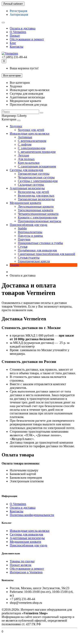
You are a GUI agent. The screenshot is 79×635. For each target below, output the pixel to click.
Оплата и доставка (22, 28)
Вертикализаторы (30, 232)
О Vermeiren (18, 32)
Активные (25, 137)
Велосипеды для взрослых (36, 195)
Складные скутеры (31, 184)
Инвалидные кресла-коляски (29, 133)
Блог (13, 43)
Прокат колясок (20, 565)
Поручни (24, 239)
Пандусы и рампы (30, 235)
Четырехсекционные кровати (38, 214)
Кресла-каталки (29, 162)
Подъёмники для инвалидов (37, 250)
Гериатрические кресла (34, 261)
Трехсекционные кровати (35, 210)
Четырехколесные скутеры (36, 177)
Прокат (15, 35)
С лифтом (24, 144)
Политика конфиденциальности (32, 515)
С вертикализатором (32, 141)
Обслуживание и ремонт (27, 39)
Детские (23, 155)
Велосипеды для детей (33, 192)
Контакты (16, 46)
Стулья (22, 246)
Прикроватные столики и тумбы (40, 243)
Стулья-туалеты (29, 257)
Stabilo (22, 228)
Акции (14, 265)
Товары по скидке (22, 561)
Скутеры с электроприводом (38, 181)
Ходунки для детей (31, 130)
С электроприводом (31, 148)
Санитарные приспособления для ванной (46, 254)
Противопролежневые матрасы (39, 221)
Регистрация (18, 11)
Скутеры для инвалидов (26, 170)
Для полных (26, 159)
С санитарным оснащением (37, 166)
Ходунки (16, 126)
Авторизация (19, 14)
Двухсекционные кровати (36, 206)
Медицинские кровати (25, 203)
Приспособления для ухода (28, 224)
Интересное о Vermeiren (26, 572)
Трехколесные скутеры (33, 173)
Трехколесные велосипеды (36, 199)
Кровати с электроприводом (37, 217)
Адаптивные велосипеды (27, 188)
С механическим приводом (37, 151)
